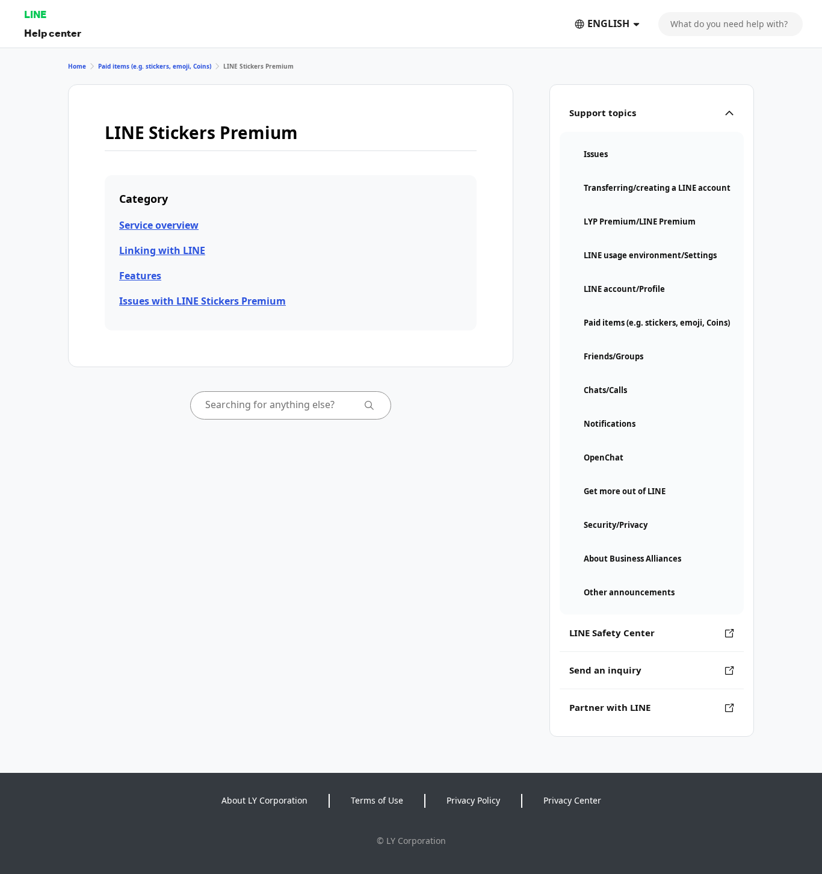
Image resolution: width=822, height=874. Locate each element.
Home (77, 66)
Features (140, 275)
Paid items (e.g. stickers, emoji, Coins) (154, 66)
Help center (52, 32)
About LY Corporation (264, 800)
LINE (35, 14)
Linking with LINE (162, 250)
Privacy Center (572, 800)
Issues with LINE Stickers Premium (202, 301)
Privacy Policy (473, 800)
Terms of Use (377, 800)
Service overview (159, 225)
